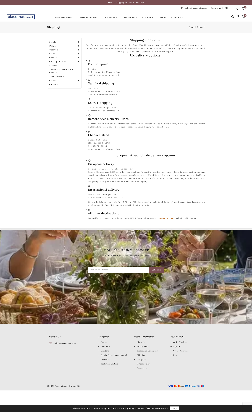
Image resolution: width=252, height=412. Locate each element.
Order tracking (180, 342)
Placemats (54, 65)
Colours (52, 80)
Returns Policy (143, 364)
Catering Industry (57, 61)
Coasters (53, 57)
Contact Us (142, 368)
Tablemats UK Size (58, 76)
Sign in (176, 346)
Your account (177, 336)
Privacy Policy (143, 346)
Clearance (54, 84)
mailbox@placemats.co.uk (195, 8)
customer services (166, 218)
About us (141, 342)
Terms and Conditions (147, 351)
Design (52, 46)
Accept (174, 408)
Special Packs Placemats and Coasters (62, 71)
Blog (175, 355)
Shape (52, 54)
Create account (180, 351)
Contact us (216, 8)
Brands (52, 42)
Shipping (141, 355)
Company (141, 359)
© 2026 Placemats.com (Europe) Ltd (63, 386)
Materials (53, 50)
